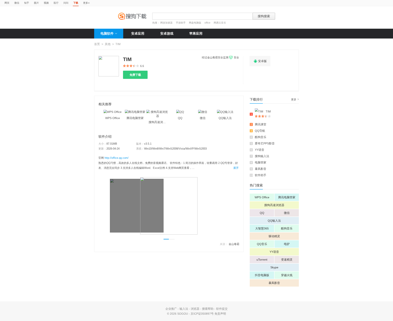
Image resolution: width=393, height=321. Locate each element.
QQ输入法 (274, 220)
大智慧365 (262, 228)
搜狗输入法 (262, 156)
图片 (36, 2)
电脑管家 (260, 162)
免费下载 (135, 74)
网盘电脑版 (195, 22)
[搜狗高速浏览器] (157, 111)
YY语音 (259, 149)
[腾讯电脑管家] (135, 111)
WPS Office (262, 197)
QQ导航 (260, 130)
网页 (7, 2)
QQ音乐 (262, 244)
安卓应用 (137, 33)
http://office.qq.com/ (117, 157)
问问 (65, 2)
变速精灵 (286, 259)
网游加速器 (166, 22)
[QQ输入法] (225, 111)
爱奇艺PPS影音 (265, 143)
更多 (86, 2)
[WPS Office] (113, 111)
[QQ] (180, 111)
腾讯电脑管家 (286, 197)
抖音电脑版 (262, 275)
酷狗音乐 (260, 137)
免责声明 (220, 313)
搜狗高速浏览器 (274, 205)
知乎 (26, 2)
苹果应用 (195, 33)
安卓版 (260, 61)
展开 (236, 167)
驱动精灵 (274, 236)
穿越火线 (286, 275)
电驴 (287, 244)
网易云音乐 (220, 22)
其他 (108, 44)
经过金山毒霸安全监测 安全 (220, 57)
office (207, 22)
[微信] (202, 111)
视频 (46, 2)
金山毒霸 (234, 244)
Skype (274, 267)
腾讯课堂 (260, 124)
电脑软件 (107, 33)
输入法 (184, 308)
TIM (268, 111)
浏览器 (195, 308)
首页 (97, 44)
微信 (16, 2)
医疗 (56, 2)
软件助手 (260, 175)
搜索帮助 (207, 308)
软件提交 (222, 308)
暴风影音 (260, 168)
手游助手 (181, 22)
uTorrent (261, 259)
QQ (262, 212)
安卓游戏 (166, 33)
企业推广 (171, 308)
